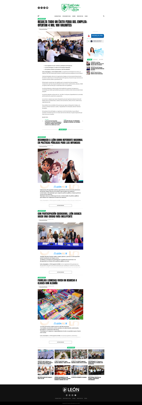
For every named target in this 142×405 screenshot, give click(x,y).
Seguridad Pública (57, 16)
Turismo (86, 16)
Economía (73, 16)
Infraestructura (80, 16)
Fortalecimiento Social (66, 16)
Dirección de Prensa (43, 29)
